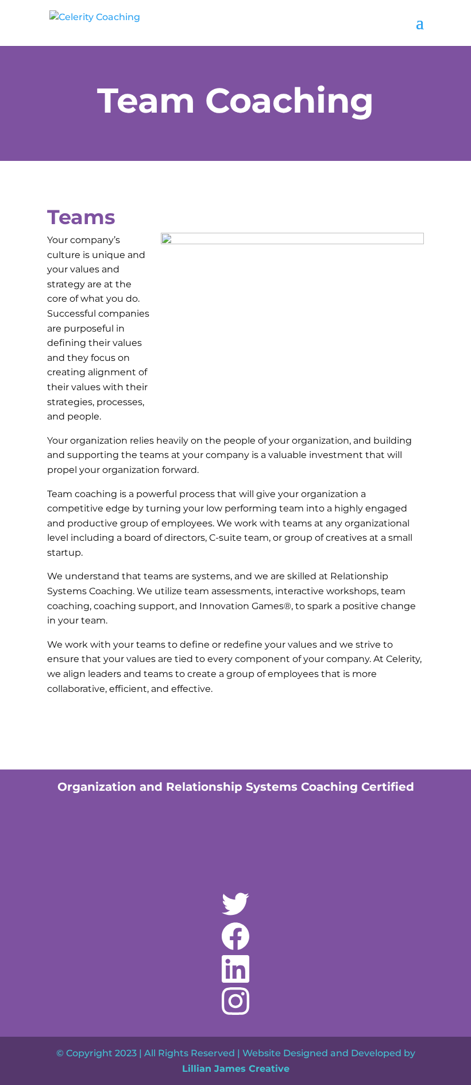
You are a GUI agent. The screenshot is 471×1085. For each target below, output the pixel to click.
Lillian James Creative (235, 1068)
